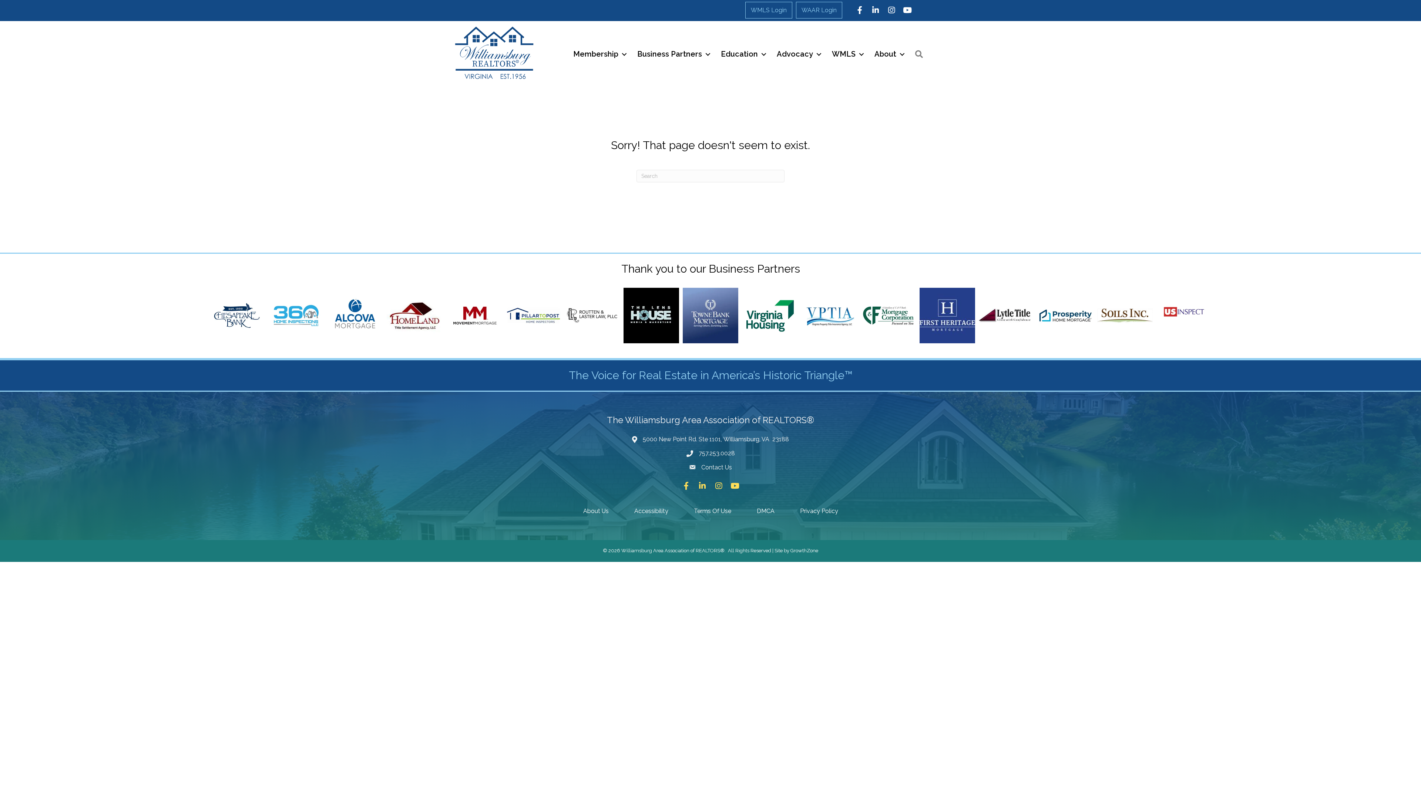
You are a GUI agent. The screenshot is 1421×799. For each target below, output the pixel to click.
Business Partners (669, 54)
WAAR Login (819, 10)
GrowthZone (804, 550)
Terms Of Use (712, 511)
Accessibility (651, 511)
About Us (596, 511)
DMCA (766, 511)
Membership (595, 54)
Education (739, 54)
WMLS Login (769, 10)
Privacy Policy (819, 511)
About (885, 54)
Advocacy (795, 54)
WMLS (844, 54)
